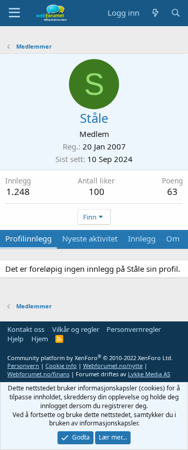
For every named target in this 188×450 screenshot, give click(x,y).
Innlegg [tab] (142, 238)
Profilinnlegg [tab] (28, 238)
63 (172, 192)
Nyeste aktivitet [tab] (90, 238)
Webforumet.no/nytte (113, 366)
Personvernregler (134, 329)
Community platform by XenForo (90, 358)
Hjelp (15, 338)
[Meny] (14, 13)
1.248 (18, 192)
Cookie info (61, 366)
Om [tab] (173, 238)
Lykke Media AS (149, 374)
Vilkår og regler (75, 329)
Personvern (23, 366)
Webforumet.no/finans (38, 374)
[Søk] (176, 12)
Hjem (39, 338)
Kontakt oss (25, 329)
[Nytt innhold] (155, 12)
